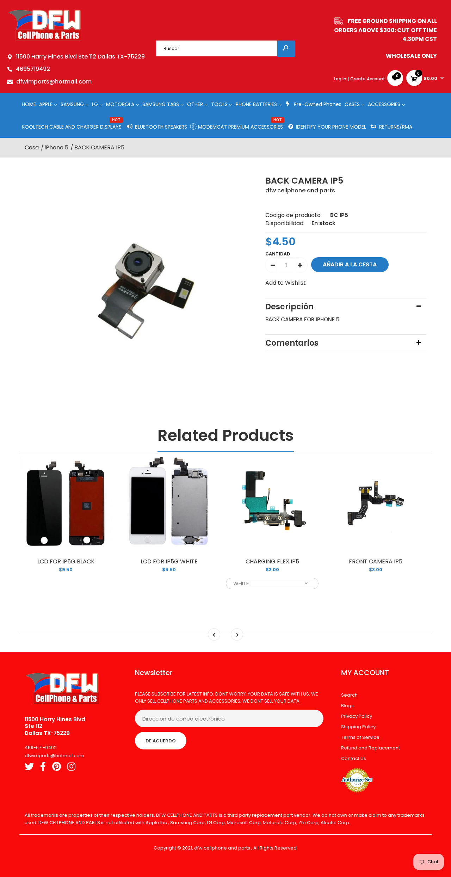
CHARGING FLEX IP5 (272, 561)
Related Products (225, 435)
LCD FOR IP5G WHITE (169, 561)
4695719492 (33, 69)
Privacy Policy (356, 716)
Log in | (341, 79)
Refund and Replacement (370, 748)
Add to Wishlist (285, 283)
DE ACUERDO (161, 740)
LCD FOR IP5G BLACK (65, 561)
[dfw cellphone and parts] (45, 40)
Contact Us (353, 758)
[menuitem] (29, 104)
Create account (367, 79)
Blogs (347, 705)
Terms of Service (360, 737)
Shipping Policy (358, 726)
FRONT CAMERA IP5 (375, 561)
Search (349, 695)
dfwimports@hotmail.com (54, 82)
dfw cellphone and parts (300, 190)
